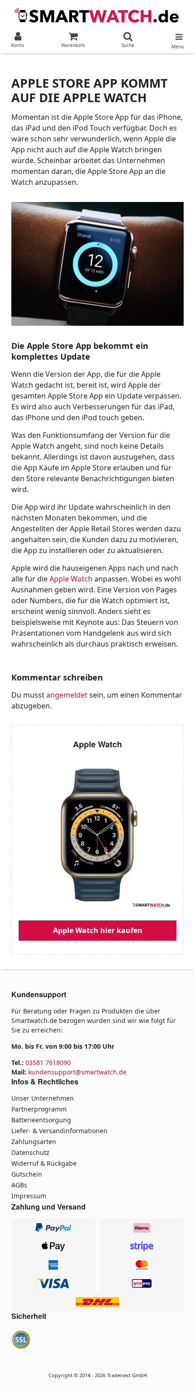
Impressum (28, 1195)
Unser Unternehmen (42, 1098)
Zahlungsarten (33, 1141)
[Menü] (177, 35)
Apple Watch (71, 579)
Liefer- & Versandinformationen (59, 1130)
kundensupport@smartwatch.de (77, 1072)
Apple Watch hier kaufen (97, 930)
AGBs (19, 1185)
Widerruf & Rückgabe (44, 1163)
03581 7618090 (48, 1062)
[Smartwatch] (97, 14)
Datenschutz (30, 1152)
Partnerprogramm (39, 1109)
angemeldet (67, 695)
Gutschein (26, 1174)
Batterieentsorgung (41, 1120)
